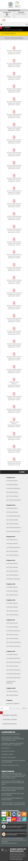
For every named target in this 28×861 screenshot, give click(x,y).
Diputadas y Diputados (10, 715)
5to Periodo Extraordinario (13, 677)
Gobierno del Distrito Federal (9, 843)
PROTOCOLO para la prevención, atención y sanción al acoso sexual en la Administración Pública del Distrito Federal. (12, 788)
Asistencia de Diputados (17, 38)
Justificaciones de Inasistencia (10, 682)
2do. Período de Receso (12, 496)
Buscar (2, 708)
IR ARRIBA (22, 472)
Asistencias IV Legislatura (12, 703)
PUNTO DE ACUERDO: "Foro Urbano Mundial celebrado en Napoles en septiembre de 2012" (13, 803)
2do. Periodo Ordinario (12, 492)
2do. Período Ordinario (12, 551)
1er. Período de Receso (12, 543)
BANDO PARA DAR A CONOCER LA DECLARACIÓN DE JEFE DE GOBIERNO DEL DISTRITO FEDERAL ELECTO (12, 738)
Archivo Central (5, 748)
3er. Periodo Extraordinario (13, 531)
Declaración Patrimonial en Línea (10, 765)
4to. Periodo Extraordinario (13, 673)
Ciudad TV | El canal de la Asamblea (10, 734)
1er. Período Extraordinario (13, 547)
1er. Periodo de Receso (12, 484)
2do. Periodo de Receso (12, 614)
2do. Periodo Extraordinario (13, 500)
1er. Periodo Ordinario (12, 480)
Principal (7, 38)
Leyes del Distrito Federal (8, 751)
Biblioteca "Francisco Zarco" (8, 757)
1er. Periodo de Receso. (12, 591)
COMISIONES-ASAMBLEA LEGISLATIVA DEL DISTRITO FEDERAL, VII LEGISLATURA (12, 744)
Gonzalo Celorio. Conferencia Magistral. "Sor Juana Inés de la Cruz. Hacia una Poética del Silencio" (12, 782)
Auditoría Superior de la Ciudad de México (12, 838)
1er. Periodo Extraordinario (13, 488)
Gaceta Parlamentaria (10, 724)
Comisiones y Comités (10, 719)
